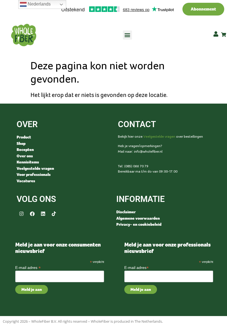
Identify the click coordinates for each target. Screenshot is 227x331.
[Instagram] (21, 213)
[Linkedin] (43, 213)
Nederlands (39, 4)
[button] (127, 35)
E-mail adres (28, 267)
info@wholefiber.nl (148, 151)
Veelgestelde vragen (159, 136)
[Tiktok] (53, 213)
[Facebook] (32, 213)
